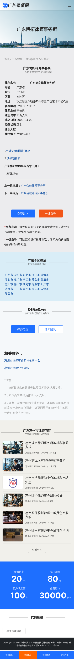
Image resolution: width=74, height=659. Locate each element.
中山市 (18, 289)
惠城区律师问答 (32, 466)
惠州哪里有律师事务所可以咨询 (47, 530)
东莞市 (27, 275)
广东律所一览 (20, 59)
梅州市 (18, 284)
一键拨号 (50, 213)
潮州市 (27, 289)
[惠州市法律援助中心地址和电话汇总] (13, 483)
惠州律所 (35, 59)
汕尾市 (27, 284)
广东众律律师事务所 (33, 185)
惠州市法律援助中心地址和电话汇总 (47, 480)
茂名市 (36, 279)
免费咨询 (22, 213)
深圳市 (18, 275)
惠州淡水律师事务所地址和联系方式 (47, 445)
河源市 (36, 284)
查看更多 (37, 549)
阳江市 (45, 284)
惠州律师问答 (31, 501)
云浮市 (45, 289)
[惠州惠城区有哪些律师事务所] (13, 465)
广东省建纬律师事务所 (34, 193)
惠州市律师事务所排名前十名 (22, 360)
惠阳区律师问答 (32, 452)
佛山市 (36, 275)
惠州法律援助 (31, 487)
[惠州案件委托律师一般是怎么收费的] (13, 518)
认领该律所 (13, 158)
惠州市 (9, 284)
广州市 (9, 275)
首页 (7, 59)
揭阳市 (36, 289)
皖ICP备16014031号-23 (47, 645)
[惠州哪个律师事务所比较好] (13, 500)
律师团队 (50, 329)
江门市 (18, 279)
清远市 (9, 289)
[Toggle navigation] (69, 5)
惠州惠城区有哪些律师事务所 (45, 460)
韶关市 (9, 293)
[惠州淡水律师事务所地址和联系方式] (13, 448)
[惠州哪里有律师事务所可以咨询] (13, 535)
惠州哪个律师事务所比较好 (43, 495)
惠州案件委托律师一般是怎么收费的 (47, 515)
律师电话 (22, 329)
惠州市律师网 (14, 630)
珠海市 (45, 275)
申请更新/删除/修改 (18, 150)
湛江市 (27, 279)
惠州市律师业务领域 (16, 368)
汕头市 (9, 279)
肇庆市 (45, 279)
